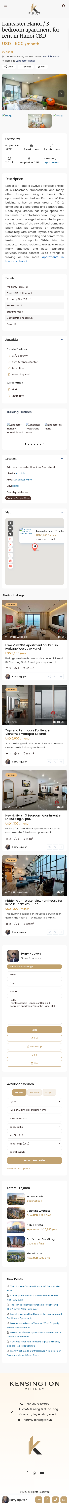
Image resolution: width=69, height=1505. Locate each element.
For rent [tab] (19, 1092)
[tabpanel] (34, 1134)
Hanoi (56, 56)
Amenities (11, 339)
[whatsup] (35, 1473)
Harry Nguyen (19, 676)
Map (8, 512)
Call (36, 1038)
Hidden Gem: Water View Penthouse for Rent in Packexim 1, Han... (33, 902)
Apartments (51, 162)
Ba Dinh (47, 56)
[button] (41, 553)
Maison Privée (35, 1196)
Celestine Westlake (38, 1210)
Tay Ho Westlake (18, 637)
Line (36, 1063)
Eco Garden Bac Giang (41, 1239)
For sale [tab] (34, 1092)
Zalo (34, 1054)
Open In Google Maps (18, 498)
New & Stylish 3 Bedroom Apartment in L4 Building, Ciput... (33, 817)
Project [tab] (49, 1092)
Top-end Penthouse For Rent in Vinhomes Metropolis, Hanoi (27, 732)
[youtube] (42, 1473)
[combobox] (34, 1101)
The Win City (34, 1253)
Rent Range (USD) (19, 1143)
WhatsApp (36, 1046)
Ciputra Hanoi (16, 807)
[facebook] (27, 1473)
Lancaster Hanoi (25, 60)
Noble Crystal (35, 1225)
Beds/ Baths (16, 1127)
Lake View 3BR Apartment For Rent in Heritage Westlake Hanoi (31, 647)
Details (9, 278)
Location (11, 458)
